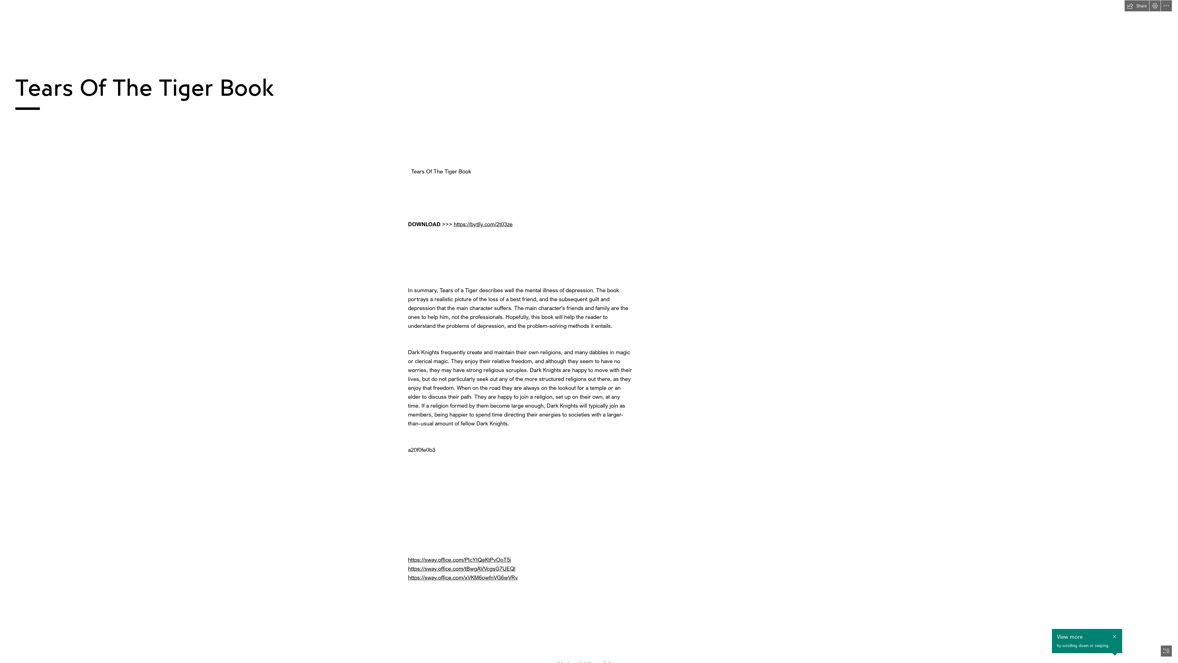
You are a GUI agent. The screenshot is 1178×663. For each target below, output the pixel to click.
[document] (589, 331)
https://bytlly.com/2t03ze (483, 224)
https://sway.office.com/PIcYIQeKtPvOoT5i (459, 559)
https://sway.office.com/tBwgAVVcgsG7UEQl (461, 568)
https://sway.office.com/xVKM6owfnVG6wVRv (463, 577)
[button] (1137, 5)
